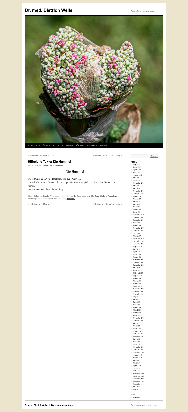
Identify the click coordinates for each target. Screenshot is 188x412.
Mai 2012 (136, 326)
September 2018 (138, 220)
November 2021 (138, 183)
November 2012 (138, 318)
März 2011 (137, 344)
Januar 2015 (137, 270)
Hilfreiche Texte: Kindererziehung (107, 155)
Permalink (71, 198)
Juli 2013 (136, 299)
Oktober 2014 (138, 273)
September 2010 (138, 352)
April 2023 (137, 169)
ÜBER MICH (48, 145)
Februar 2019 (137, 209)
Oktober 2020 (138, 193)
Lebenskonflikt (88, 196)
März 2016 (137, 254)
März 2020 (137, 199)
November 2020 (138, 191)
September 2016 (138, 244)
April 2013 (137, 307)
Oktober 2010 (138, 349)
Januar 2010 (137, 357)
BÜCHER (80, 145)
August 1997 (137, 389)
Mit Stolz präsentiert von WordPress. (147, 405)
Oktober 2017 (138, 230)
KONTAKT (104, 145)
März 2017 (137, 236)
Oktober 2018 (138, 217)
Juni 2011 (136, 339)
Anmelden (136, 397)
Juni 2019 (136, 204)
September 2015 (138, 265)
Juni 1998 (136, 386)
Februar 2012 (137, 331)
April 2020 (137, 196)
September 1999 (138, 381)
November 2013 (138, 289)
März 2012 (137, 328)
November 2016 (138, 241)
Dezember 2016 (138, 238)
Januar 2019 (137, 212)
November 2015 (138, 259)
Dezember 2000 (138, 376)
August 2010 (137, 355)
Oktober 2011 (138, 333)
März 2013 (137, 310)
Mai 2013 (136, 304)
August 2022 (137, 175)
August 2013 (137, 296)
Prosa (52, 196)
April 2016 (137, 251)
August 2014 (137, 275)
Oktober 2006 (138, 371)
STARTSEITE (34, 145)
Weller (60, 165)
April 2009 (137, 365)
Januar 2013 (137, 315)
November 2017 (138, 228)
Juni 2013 (136, 302)
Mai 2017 (136, 233)
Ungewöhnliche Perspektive (105, 196)
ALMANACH (92, 145)
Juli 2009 (136, 360)
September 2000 (138, 378)
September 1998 (138, 384)
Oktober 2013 (138, 291)
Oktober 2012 (138, 320)
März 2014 (137, 281)
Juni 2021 (136, 188)
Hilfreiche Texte (75, 196)
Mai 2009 (136, 363)
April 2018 (137, 225)
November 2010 (138, 347)
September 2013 (138, 294)
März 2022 (137, 180)
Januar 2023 (137, 172)
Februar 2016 (137, 257)
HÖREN (69, 145)
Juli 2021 (136, 185)
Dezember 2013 (138, 286)
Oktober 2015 (138, 262)
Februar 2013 (137, 312)
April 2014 (137, 278)
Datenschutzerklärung (62, 405)
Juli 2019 (136, 201)
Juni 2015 (136, 267)
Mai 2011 (136, 341)
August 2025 (137, 164)
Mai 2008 (136, 368)
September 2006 (138, 373)
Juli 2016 (136, 249)
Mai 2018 (136, 222)
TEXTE (60, 145)
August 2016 (137, 246)
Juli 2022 (136, 177)
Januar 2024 (137, 167)
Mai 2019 (136, 206)
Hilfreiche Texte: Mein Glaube (41, 155)
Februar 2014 (137, 283)
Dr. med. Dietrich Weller (49, 10)
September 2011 (138, 336)
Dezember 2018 (138, 214)
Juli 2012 (136, 323)
